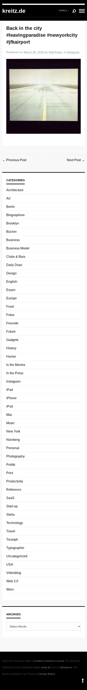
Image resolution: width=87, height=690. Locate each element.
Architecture (14, 190)
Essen (10, 290)
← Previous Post (14, 160)
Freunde (12, 323)
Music (10, 423)
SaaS (10, 498)
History (11, 348)
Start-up (12, 506)
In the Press (14, 373)
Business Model (17, 248)
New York (13, 431)
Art (8, 198)
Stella (10, 514)
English (11, 281)
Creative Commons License (49, 661)
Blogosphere (15, 215)
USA (9, 564)
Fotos (10, 315)
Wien (10, 589)
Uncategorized (16, 556)
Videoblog (13, 573)
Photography (15, 456)
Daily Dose (14, 265)
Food (10, 306)
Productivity (14, 481)
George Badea (47, 674)
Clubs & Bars (15, 256)
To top (83, 680)
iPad (9, 389)
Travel (10, 531)
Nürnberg (13, 439)
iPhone (11, 398)
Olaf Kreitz (55, 52)
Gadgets (12, 340)
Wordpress (66, 667)
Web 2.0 (12, 581)
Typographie (15, 548)
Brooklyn (12, 223)
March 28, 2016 (34, 52)
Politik (10, 464)
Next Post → (76, 160)
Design (11, 273)
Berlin (10, 206)
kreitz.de (13, 11)
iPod (9, 406)
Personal (12, 448)
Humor (11, 356)
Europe (11, 298)
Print (9, 473)
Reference (13, 489)
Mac (9, 414)
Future (11, 331)
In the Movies (15, 365)
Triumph (12, 539)
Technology (14, 523)
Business (13, 240)
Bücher (11, 231)
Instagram (73, 52)
